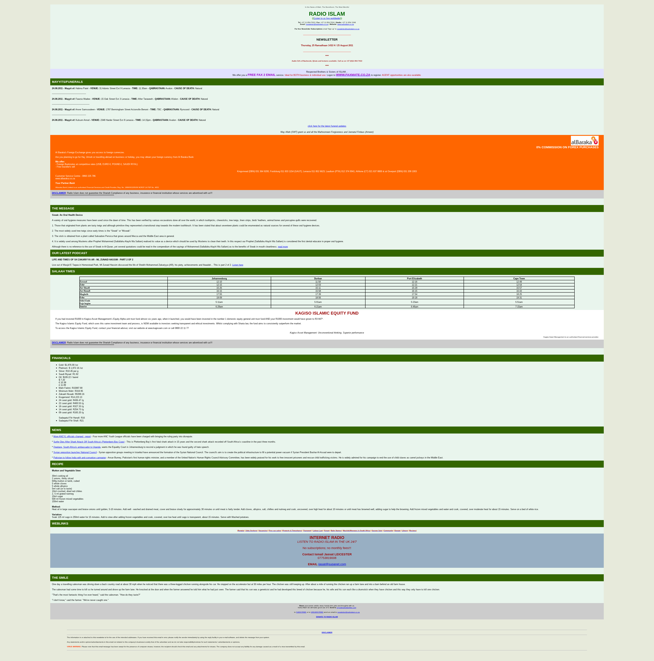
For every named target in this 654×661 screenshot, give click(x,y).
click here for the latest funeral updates (327, 126)
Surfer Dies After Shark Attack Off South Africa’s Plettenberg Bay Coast (88, 441)
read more (283, 246)
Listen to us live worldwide (327, 18)
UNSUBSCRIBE (317, 612)
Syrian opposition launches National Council (75, 452)
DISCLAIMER (59, 193)
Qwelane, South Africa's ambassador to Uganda (76, 447)
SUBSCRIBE (301, 612)
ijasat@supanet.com (332, 564)
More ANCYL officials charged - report (72, 436)
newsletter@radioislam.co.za (317, 24)
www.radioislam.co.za (345, 24)
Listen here (237, 265)
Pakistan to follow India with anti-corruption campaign (79, 457)
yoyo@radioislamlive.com (346, 608)
